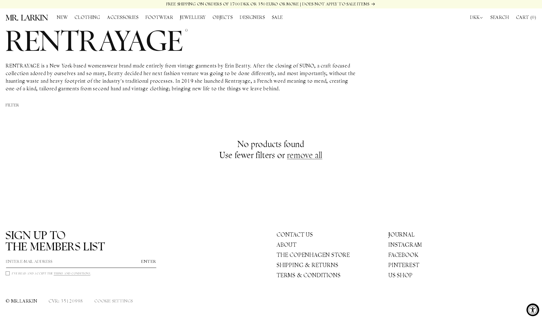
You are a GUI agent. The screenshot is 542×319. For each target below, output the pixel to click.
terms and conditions (72, 273)
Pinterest (403, 265)
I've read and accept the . (51, 273)
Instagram (405, 244)
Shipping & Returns (307, 265)
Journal (401, 234)
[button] (87, 17)
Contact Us (295, 234)
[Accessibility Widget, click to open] (532, 309)
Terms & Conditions (308, 275)
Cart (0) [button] (526, 17)
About (287, 244)
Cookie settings (113, 300)
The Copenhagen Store (313, 255)
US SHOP (400, 275)
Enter (148, 261)
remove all (304, 155)
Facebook (403, 255)
